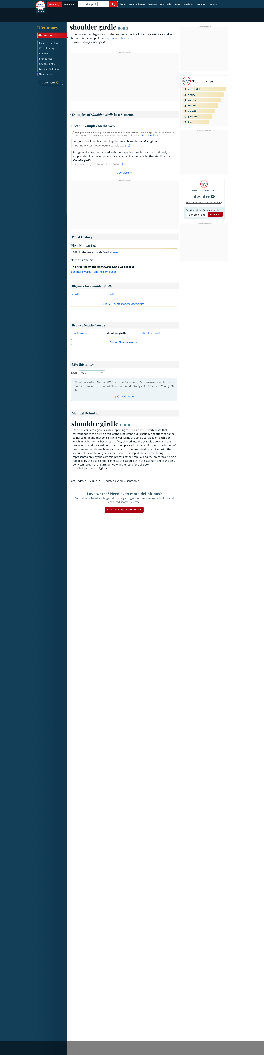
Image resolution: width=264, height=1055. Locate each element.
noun (123, 28)
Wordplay (202, 4)
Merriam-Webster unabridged (124, 510)
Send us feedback (150, 135)
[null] (213, 196)
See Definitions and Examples (203, 202)
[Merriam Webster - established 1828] (40, 3)
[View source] (129, 145)
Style (74, 373)
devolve (202, 196)
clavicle (124, 38)
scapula (109, 38)
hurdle (111, 294)
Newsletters (188, 4)
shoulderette (79, 333)
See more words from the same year (93, 271)
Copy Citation (125, 396)
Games (123, 4)
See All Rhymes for (123, 304)
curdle (76, 294)
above (114, 252)
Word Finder (166, 4)
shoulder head (151, 333)
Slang (177, 4)
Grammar (152, 4)
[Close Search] (106, 4)
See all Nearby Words (123, 342)
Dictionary (47, 27)
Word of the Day (137, 4)
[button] (213, 4)
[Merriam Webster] (204, 184)
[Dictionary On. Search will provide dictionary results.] (62, 4)
